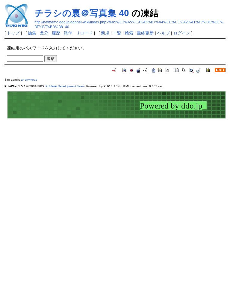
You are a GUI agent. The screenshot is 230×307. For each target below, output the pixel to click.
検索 (129, 33)
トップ (13, 33)
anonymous (29, 79)
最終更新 (145, 33)
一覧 (117, 33)
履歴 (56, 33)
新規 (105, 33)
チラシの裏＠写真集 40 (81, 13)
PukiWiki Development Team (65, 86)
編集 (32, 33)
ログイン (181, 33)
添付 (68, 33)
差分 (44, 33)
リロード (84, 33)
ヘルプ (163, 33)
